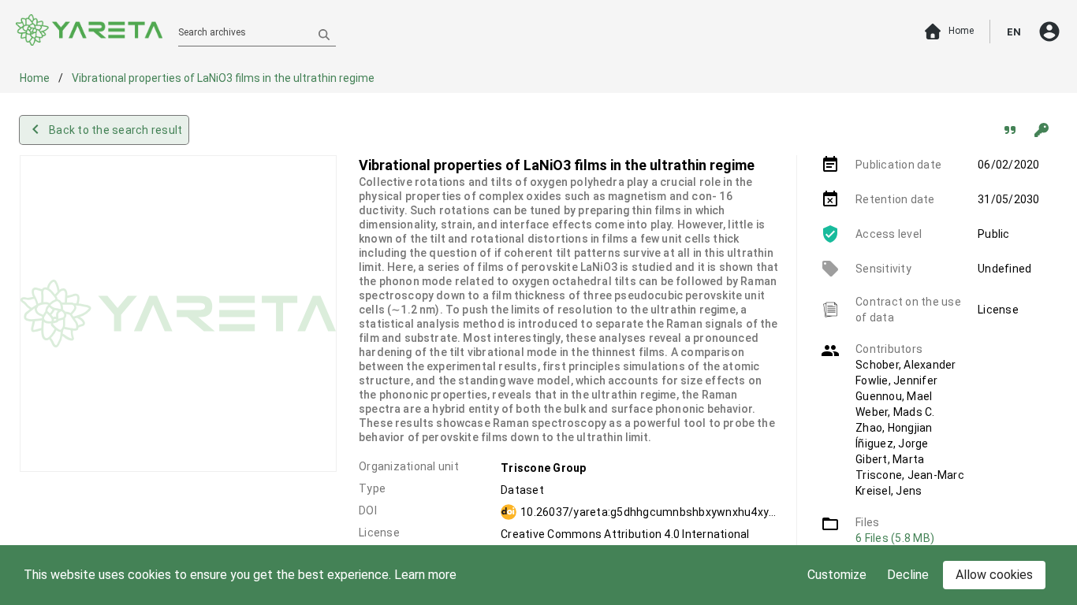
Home (36, 78)
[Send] (324, 34)
